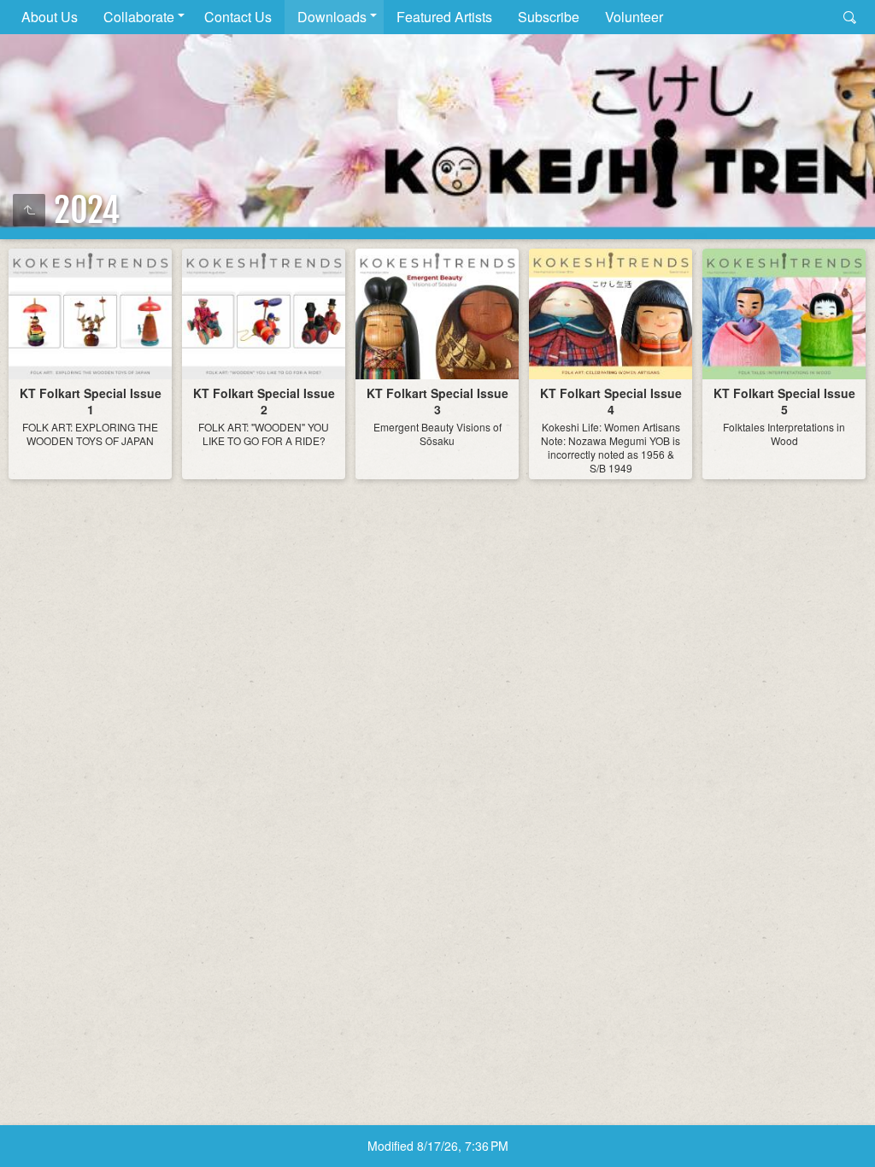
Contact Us (238, 16)
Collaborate (138, 16)
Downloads (332, 16)
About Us (49, 16)
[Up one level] (29, 210)
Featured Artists (444, 16)
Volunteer (634, 16)
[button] (34, 1132)
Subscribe (548, 16)
